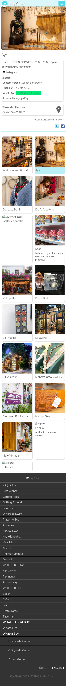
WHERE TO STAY (14, 565)
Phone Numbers (13, 554)
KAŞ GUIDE (10, 485)
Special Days (10, 531)
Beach (6, 594)
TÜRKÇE (42, 668)
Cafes (6, 599)
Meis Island (9, 542)
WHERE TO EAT (13, 588)
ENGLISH (58, 668)
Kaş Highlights (12, 537)
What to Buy (11, 634)
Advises (7, 548)
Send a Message (30, 93)
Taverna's (9, 616)
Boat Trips (9, 508)
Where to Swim (12, 514)
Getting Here (11, 497)
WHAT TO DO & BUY (16, 622)
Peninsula (9, 576)
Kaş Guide (17, 3)
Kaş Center (9, 571)
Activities (8, 525)
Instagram (11, 72)
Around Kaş (10, 582)
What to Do (10, 628)
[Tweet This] (57, 126)
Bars (5, 605)
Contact (7, 559)
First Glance (10, 491)
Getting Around (12, 502)
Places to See (11, 520)
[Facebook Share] (63, 126)
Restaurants (10, 611)
